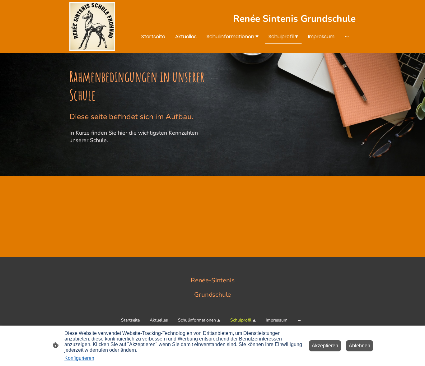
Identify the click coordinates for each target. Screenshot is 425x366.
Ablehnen (359, 345)
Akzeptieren (325, 345)
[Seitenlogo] (92, 26)
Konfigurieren (79, 358)
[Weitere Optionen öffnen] (347, 36)
